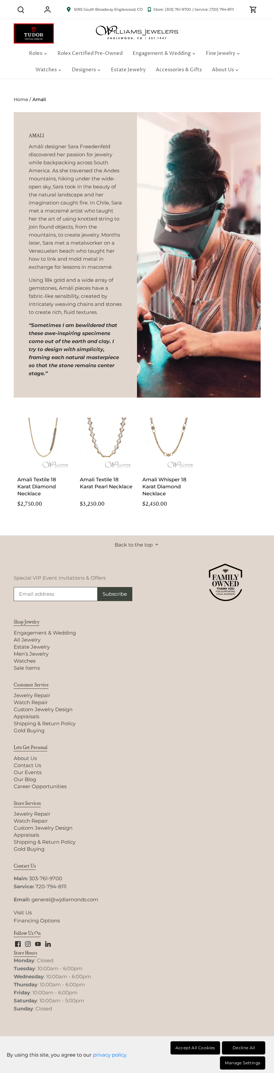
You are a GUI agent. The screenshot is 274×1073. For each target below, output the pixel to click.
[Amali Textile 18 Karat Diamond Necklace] (43, 444)
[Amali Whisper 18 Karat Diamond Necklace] (168, 444)
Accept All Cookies (195, 1047)
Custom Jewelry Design (43, 709)
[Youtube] (38, 943)
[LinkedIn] (48, 943)
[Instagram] (28, 943)
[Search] (21, 9)
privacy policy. (110, 1055)
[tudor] (34, 27)
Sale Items (27, 668)
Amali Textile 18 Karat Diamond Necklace (36, 486)
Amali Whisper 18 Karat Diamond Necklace (164, 486)
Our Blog (25, 779)
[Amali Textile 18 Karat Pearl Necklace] (106, 444)
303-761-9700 (45, 878)
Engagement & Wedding (45, 633)
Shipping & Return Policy (45, 723)
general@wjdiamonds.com (64, 899)
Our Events (27, 772)
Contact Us (27, 765)
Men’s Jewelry (31, 654)
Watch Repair (31, 702)
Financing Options (37, 920)
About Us (25, 758)
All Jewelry (27, 640)
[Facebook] (18, 943)
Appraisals (26, 716)
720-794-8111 (50, 886)
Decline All (244, 1047)
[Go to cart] (253, 9)
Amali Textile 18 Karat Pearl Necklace (106, 483)
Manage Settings (242, 1062)
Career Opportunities (40, 786)
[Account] (47, 9)
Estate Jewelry (32, 647)
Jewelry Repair (32, 695)
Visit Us (23, 912)
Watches (24, 661)
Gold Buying (29, 730)
